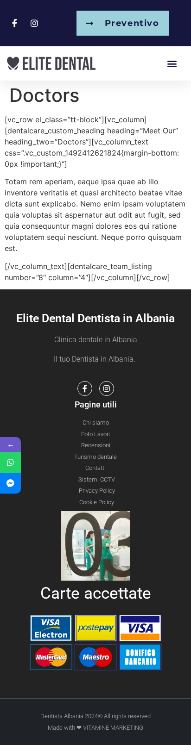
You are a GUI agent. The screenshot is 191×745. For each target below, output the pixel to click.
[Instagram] (106, 388)
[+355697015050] (10, 462)
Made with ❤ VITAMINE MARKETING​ (95, 727)
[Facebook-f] (84, 388)
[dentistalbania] (10, 483)
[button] (171, 63)
